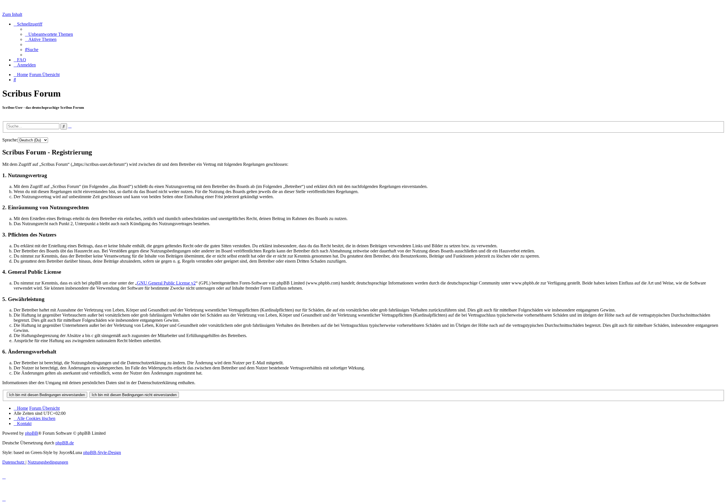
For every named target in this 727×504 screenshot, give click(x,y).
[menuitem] (49, 34)
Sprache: (10, 139)
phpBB (31, 433)
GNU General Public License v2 (166, 283)
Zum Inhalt (12, 14)
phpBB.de (64, 442)
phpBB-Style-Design (102, 452)
